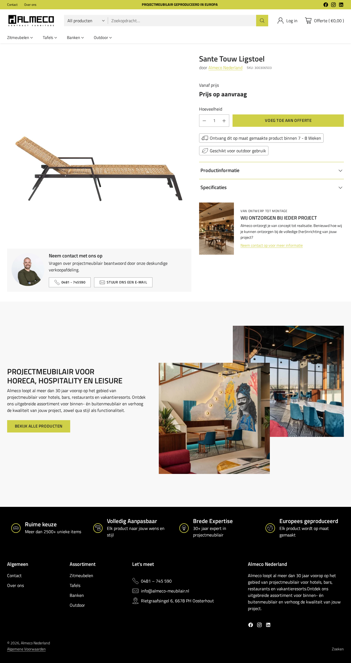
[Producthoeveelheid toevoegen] (224, 121)
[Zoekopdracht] (262, 20)
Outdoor (77, 605)
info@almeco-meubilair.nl (165, 591)
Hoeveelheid (210, 109)
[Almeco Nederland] (31, 20)
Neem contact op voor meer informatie (271, 246)
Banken (77, 595)
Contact (14, 575)
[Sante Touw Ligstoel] (99, 146)
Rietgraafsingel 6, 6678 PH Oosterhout (177, 600)
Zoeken (338, 649)
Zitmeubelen (81, 575)
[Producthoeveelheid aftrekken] (204, 121)
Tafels (75, 585)
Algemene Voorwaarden (26, 649)
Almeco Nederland (225, 67)
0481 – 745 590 (156, 581)
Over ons (15, 585)
